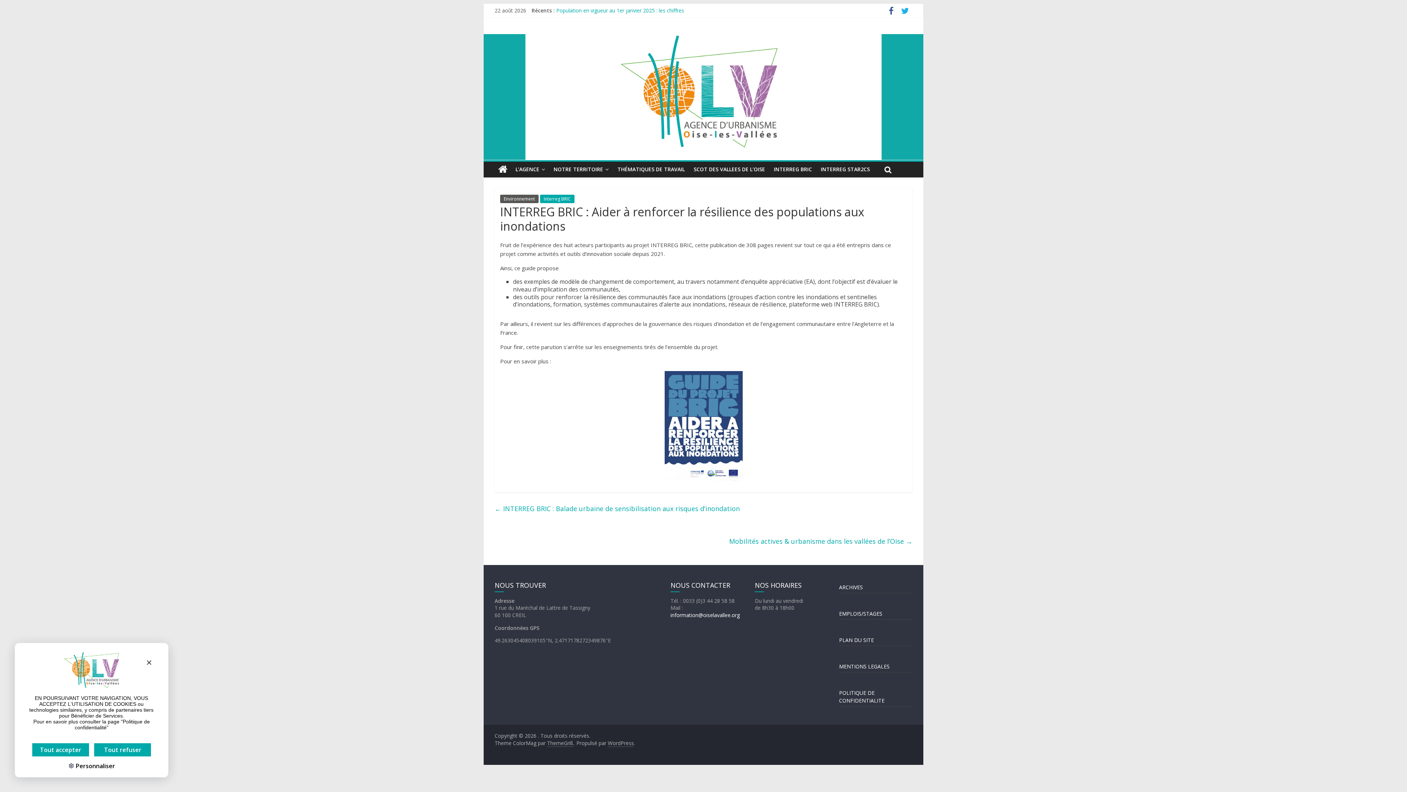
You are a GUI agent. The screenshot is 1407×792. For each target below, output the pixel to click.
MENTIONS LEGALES (864, 666)
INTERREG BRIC (793, 169)
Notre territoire (578, 169)
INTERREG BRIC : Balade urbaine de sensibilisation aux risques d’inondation (617, 508)
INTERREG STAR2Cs (845, 169)
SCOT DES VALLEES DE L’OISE (729, 169)
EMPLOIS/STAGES (860, 613)
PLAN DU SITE (856, 640)
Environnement (519, 199)
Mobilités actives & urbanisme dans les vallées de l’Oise (820, 541)
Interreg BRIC (557, 199)
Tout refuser (122, 750)
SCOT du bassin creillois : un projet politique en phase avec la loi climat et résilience (654, 10)
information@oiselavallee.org (705, 615)
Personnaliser (94, 766)
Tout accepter (60, 750)
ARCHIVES (851, 587)
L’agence (527, 169)
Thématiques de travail (651, 169)
